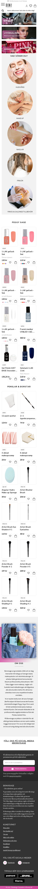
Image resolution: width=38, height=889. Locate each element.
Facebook (11, 863)
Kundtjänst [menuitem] (9, 824)
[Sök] (2, 11)
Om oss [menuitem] (5, 834)
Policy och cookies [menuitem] (8, 837)
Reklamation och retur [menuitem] (10, 841)
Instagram (26, 863)
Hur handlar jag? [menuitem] (8, 831)
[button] (3, 4)
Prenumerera (21, 769)
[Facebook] (5, 863)
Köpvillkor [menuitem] (6, 847)
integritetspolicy (15, 776)
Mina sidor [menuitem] (6, 828)
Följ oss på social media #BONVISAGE (19, 742)
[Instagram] (20, 863)
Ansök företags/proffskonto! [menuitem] (11, 850)
